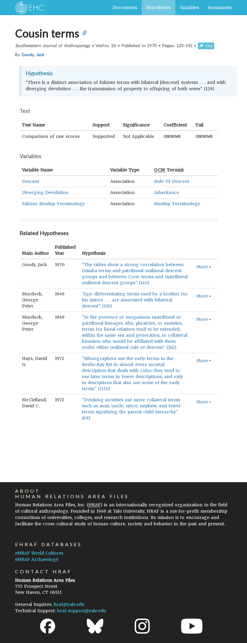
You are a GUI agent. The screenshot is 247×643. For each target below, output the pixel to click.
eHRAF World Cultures (39, 553)
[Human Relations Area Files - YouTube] (192, 626)
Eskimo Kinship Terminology (53, 203)
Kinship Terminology (177, 203)
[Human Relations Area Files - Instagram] (142, 626)
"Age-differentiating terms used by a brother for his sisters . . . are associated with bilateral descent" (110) (135, 300)
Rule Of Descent (171, 181)
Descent (30, 181)
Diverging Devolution (45, 192)
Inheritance (166, 192)
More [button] (202, 266)
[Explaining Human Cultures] (28, 7)
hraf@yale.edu (69, 604)
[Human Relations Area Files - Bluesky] (95, 626)
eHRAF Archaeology (36, 559)
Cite (207, 45)
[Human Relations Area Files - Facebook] (48, 626)
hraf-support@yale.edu (81, 610)
